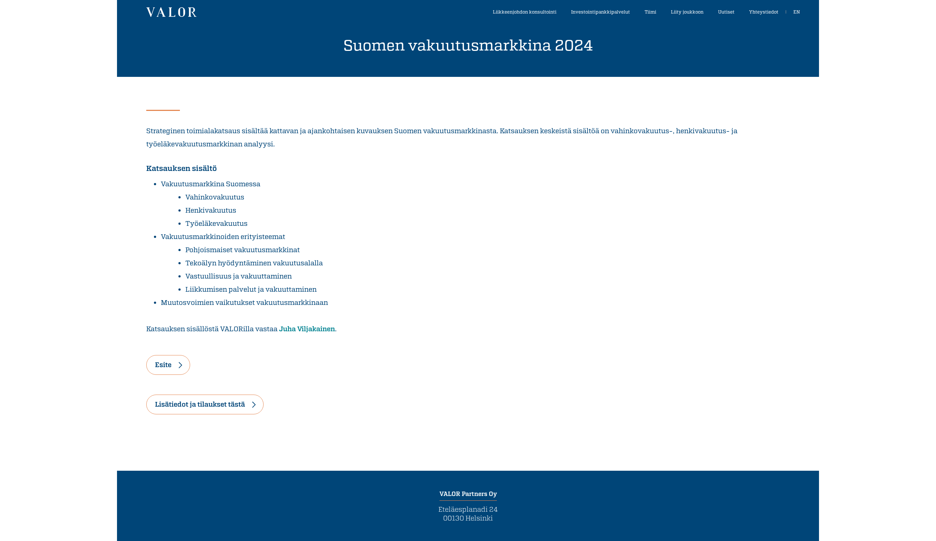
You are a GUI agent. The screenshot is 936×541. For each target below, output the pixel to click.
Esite (163, 365)
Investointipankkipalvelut (600, 11)
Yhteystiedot (763, 11)
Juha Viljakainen (307, 329)
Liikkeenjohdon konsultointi (524, 11)
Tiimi (650, 11)
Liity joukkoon (687, 11)
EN (796, 11)
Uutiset (726, 11)
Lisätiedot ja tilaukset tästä (200, 404)
